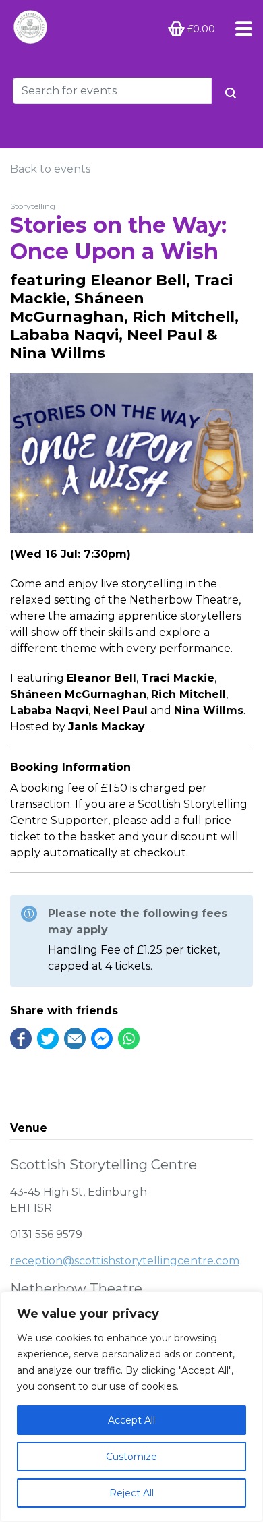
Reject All (131, 1493)
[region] (131, 1406)
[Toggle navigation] (240, 28)
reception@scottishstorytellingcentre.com (124, 1260)
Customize (131, 1457)
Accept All (131, 1420)
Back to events (50, 169)
